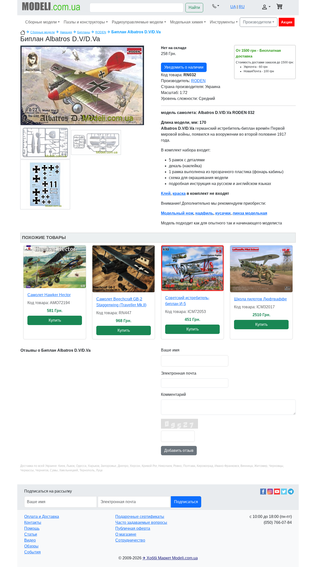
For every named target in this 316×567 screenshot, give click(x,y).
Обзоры (31, 546)
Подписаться (186, 502)
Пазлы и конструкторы (84, 22)
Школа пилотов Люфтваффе (260, 299)
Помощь (32, 528)
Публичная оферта (132, 528)
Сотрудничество (130, 540)
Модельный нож (177, 213)
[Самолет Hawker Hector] (54, 266)
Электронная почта (178, 373)
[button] (215, 6)
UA (233, 7)
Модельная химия (186, 22)
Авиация (66, 32)
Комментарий (173, 394)
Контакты (32, 522)
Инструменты (222, 22)
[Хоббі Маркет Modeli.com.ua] (51, 6)
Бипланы (83, 32)
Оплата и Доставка (41, 516)
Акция (286, 22)
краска (179, 193)
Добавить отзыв (179, 450)
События (32, 552)
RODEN (100, 32)
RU (242, 7)
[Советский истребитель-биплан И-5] (192, 268)
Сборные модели (41, 22)
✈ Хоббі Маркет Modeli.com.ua (170, 558)
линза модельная (250, 213)
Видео (30, 540)
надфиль (204, 213)
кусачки (223, 213)
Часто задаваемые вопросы (141, 522)
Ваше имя (170, 350)
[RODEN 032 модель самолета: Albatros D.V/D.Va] (82, 85)
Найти (194, 7)
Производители (257, 22)
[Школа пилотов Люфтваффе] (261, 268)
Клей (166, 193)
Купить (55, 320)
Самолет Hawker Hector (49, 295)
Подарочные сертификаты (139, 516)
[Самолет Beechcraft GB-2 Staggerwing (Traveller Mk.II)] (123, 268)
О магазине (125, 534)
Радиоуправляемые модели (137, 22)
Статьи (30, 534)
